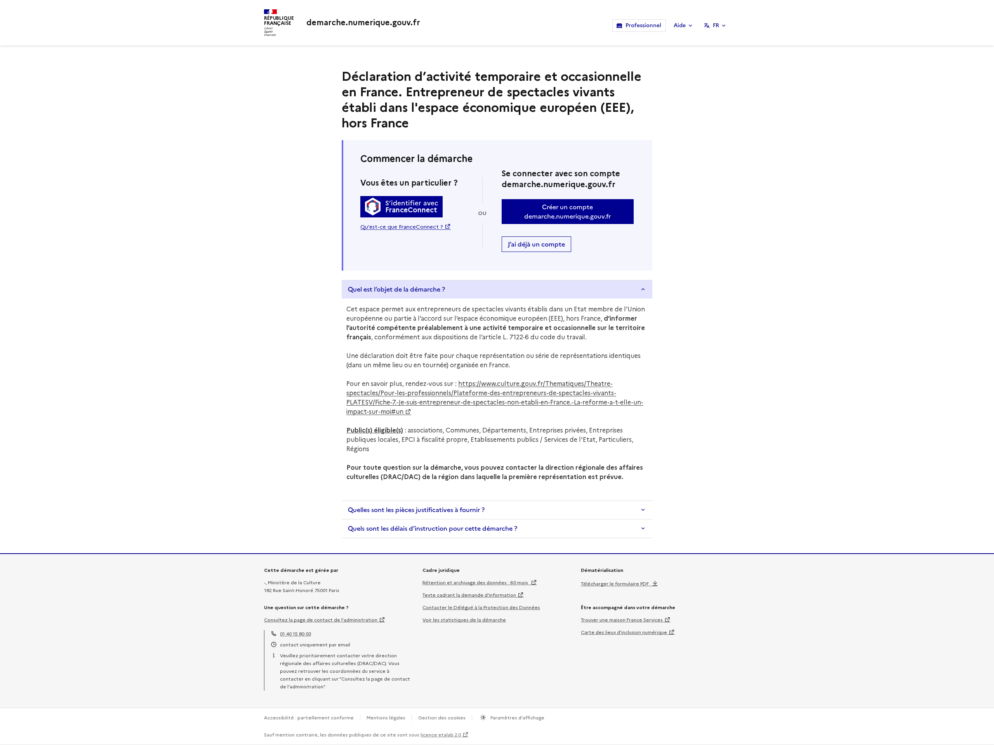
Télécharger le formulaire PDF (615, 584)
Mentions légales (386, 718)
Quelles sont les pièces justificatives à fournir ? (416, 509)
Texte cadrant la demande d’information (469, 595)
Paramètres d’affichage (516, 718)
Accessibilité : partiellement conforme (309, 718)
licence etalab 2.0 (441, 735)
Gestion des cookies (442, 718)
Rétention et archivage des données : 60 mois (475, 582)
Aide (680, 25)
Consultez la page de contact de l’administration (320, 620)
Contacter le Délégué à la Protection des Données (481, 607)
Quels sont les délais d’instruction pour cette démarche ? (432, 528)
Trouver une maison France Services (622, 620)
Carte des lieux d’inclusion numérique (624, 632)
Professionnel (643, 25)
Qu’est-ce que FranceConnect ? (401, 226)
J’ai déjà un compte (536, 244)
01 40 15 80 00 (295, 634)
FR (716, 25)
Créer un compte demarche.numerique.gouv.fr (567, 211)
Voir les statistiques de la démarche (464, 620)
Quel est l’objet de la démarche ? (396, 289)
